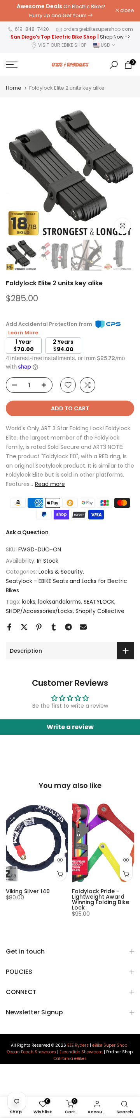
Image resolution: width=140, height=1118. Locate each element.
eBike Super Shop (109, 1045)
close (126, 10)
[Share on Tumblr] (53, 627)
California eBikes (70, 1058)
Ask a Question (27, 532)
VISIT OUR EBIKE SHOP (62, 45)
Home (13, 87)
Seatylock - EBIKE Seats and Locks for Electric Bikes (66, 585)
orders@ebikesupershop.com (98, 29)
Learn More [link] (23, 332)
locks (28, 602)
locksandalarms (59, 602)
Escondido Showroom (81, 1052)
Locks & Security (60, 572)
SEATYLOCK (99, 602)
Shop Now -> (115, 37)
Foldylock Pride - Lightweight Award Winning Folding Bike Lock (100, 899)
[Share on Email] (83, 627)
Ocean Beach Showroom (31, 1052)
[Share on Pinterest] (38, 627)
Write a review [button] (70, 726)
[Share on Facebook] (9, 627)
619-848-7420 (32, 29)
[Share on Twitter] (24, 627)
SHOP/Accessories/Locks (39, 611)
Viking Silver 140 (28, 891)
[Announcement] (61, 10)
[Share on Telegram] (68, 627)
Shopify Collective (99, 611)
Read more (50, 483)
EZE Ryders (78, 1045)
